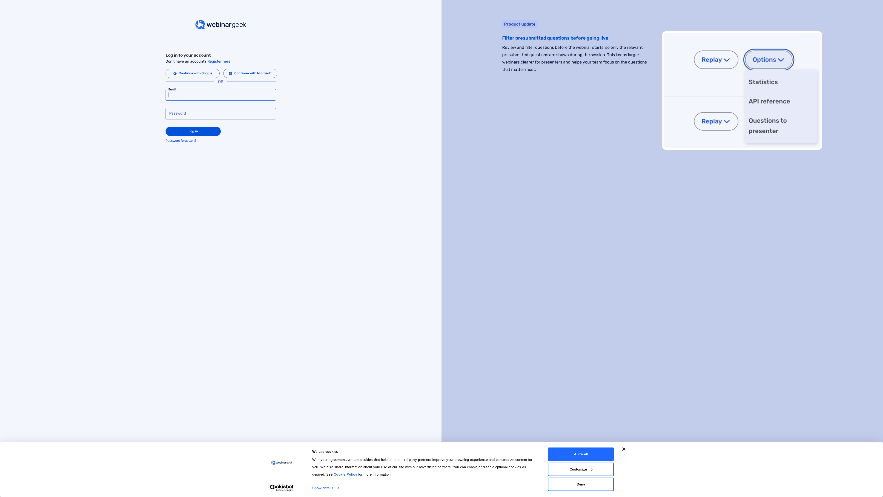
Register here (218, 61)
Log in (193, 131)
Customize (578, 469)
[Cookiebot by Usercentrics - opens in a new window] (282, 488)
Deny (581, 484)
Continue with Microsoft (253, 73)
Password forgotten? (181, 141)
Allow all (581, 454)
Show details (322, 488)
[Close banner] (623, 449)
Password (177, 113)
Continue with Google (195, 73)
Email (172, 89)
